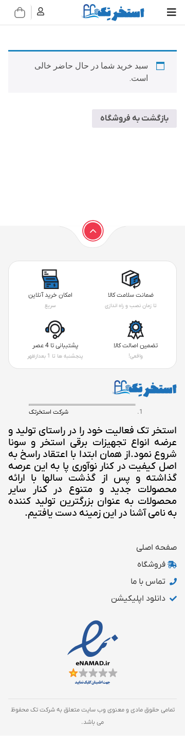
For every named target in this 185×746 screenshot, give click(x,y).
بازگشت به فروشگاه (134, 118)
